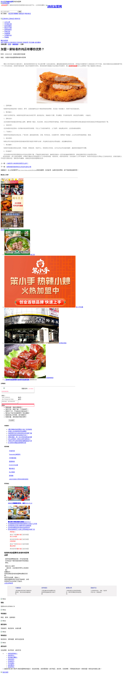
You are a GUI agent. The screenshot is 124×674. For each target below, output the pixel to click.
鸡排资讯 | (11, 655)
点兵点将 (7, 22)
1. (16, 379)
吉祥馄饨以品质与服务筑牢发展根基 (19, 525)
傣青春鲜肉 (8, 29)
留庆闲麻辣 (8, 26)
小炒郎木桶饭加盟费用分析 (17, 442)
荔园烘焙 (12, 461)
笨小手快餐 (79, 307)
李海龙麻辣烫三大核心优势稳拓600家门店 (21, 529)
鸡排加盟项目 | (13, 653)
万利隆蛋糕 (12, 458)
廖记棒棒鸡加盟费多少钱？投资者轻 (20, 429)
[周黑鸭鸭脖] (25, 378)
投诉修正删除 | (13, 657)
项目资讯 (13, 42)
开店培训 (19, 42)
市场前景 (25, 42)
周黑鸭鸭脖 (49, 378)
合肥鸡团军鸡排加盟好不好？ (18, 435)
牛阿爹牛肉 (8, 35)
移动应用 (4, 1)
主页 (9, 44)
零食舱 (6, 37)
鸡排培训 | (11, 659)
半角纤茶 (12, 451)
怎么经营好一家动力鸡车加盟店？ (19, 439)
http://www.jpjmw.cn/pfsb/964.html (27, 170)
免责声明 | (11, 667)
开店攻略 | (11, 663)
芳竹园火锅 (8, 24)
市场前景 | (11, 661)
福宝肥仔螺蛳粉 (13, 13)
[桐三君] (17, 254)
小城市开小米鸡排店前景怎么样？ (17, 163)
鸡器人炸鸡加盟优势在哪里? (17, 431)
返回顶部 (5, 672)
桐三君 (32, 254)
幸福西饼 (7, 33)
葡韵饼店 (28, 13)
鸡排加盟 (4, 5)
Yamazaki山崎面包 (14, 454)
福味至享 (22, 13)
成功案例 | (11, 665)
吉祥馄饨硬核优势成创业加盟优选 (19, 527)
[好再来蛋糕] (31, 343)
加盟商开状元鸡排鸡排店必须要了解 (20, 433)
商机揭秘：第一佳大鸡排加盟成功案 (20, 437)
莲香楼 (11, 475)
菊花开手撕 (8, 27)
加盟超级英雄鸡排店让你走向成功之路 (19, 167)
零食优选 (7, 31)
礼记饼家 (12, 472)
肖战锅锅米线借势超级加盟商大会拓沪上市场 (22, 523)
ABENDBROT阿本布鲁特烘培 (18, 479)
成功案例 (38, 42)
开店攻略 (31, 42)
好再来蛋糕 (62, 343)
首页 (2, 42)
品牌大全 (7, 42)
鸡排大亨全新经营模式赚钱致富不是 (20, 441)
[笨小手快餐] (40, 307)
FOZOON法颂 (13, 465)
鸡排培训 (15, 44)
